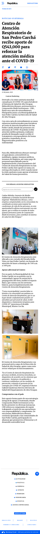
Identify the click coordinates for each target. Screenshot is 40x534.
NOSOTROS (33, 520)
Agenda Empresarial (21, 505)
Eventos (20, 501)
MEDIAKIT (20, 520)
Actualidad (21, 479)
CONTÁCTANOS (31, 524)
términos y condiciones (11, 524)
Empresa (20, 486)
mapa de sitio (6, 520)
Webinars (21, 493)
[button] (3, 67)
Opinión (21, 490)
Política (20, 482)
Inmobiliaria (21, 497)
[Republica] (12, 3)
